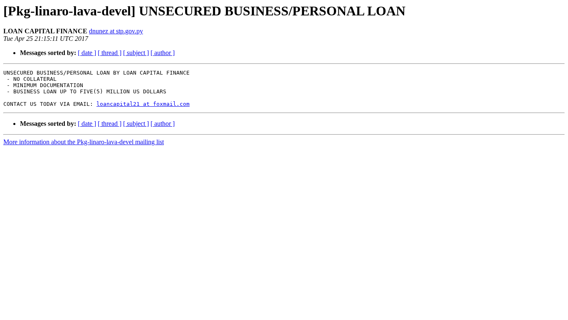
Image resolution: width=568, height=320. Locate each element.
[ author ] (163, 52)
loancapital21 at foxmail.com (143, 104)
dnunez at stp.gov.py (116, 31)
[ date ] (87, 52)
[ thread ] (109, 52)
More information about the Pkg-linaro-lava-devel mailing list (83, 141)
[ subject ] (136, 52)
